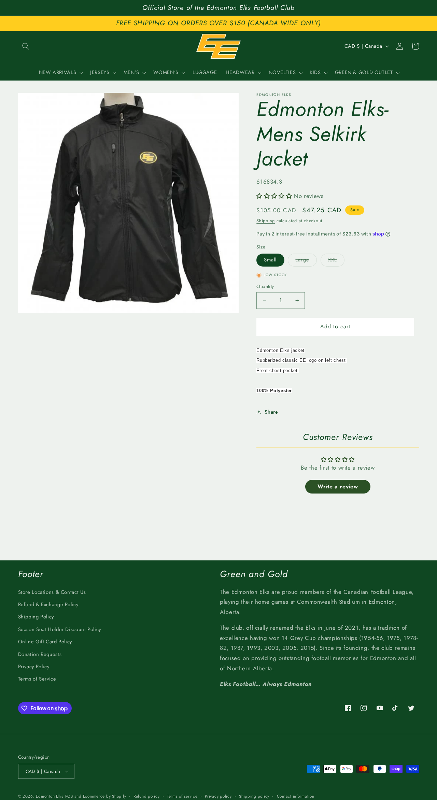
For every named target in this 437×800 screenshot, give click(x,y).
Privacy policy (218, 796)
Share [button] (271, 412)
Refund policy (146, 796)
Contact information (295, 796)
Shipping (265, 221)
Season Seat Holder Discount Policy (59, 629)
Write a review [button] (338, 486)
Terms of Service (37, 679)
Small (270, 260)
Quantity (265, 286)
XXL (336, 261)
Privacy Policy (34, 666)
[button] (26, 46)
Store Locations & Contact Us (52, 592)
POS (69, 796)
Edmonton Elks (50, 796)
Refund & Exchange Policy (48, 604)
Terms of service (182, 796)
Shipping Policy (36, 616)
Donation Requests (40, 654)
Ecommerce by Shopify (104, 796)
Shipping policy (254, 796)
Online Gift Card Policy (45, 641)
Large (305, 261)
